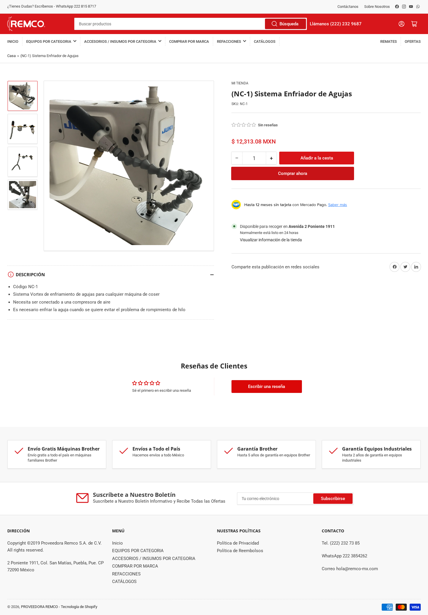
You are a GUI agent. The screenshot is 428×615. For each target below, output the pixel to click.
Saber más (337, 205)
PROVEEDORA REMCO (39, 607)
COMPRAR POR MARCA (189, 41)
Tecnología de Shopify (79, 607)
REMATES (388, 41)
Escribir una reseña (266, 386)
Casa (11, 56)
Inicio (12, 41)
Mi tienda (239, 83)
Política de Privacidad (238, 543)
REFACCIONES (229, 41)
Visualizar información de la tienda (271, 240)
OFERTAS (413, 41)
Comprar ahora (292, 173)
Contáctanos (347, 6)
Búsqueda (289, 23)
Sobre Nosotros (377, 6)
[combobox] (190, 24)
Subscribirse (333, 498)
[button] (244, 125)
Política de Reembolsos (240, 550)
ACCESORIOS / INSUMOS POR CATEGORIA (120, 41)
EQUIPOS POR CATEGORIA (48, 41)
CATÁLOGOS (264, 41)
